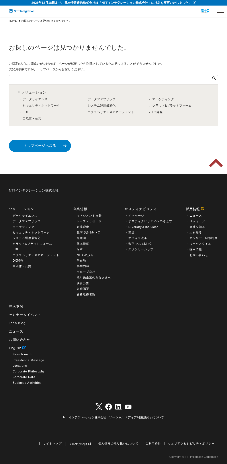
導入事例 (16, 306)
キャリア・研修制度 (203, 238)
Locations (20, 365)
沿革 (80, 249)
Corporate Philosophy (29, 371)
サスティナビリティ (141, 209)
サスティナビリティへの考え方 (150, 221)
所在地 (81, 260)
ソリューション (33, 92)
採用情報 (193, 209)
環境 (131, 232)
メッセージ (136, 215)
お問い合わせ (199, 255)
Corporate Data (24, 377)
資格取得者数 (86, 294)
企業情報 (80, 209)
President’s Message (28, 360)
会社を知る (197, 227)
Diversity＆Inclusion (143, 227)
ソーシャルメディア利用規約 (129, 417)
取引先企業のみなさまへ (94, 277)
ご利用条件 (153, 443)
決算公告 (83, 283)
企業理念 (83, 227)
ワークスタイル (200, 243)
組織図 (81, 238)
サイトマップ (52, 443)
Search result (23, 354)
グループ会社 (86, 272)
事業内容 (83, 266)
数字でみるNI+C (88, 232)
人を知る (196, 232)
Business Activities (27, 382)
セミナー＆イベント (25, 315)
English (15, 348)
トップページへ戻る (40, 145)
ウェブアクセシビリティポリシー (191, 443)
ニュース (196, 215)
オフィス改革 (137, 238)
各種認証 (83, 288)
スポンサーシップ (140, 249)
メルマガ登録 (78, 444)
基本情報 (83, 243)
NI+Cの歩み (85, 255)
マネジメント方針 (89, 215)
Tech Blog (17, 323)
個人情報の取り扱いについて (118, 443)
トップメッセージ (89, 221)
